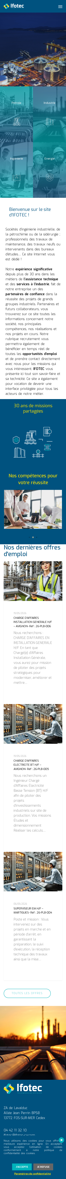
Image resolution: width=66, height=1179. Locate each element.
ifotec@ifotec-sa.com (19, 1135)
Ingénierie (15, 567)
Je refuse (43, 1166)
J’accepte (22, 1166)
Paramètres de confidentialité (32, 1173)
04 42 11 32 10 (15, 1130)
